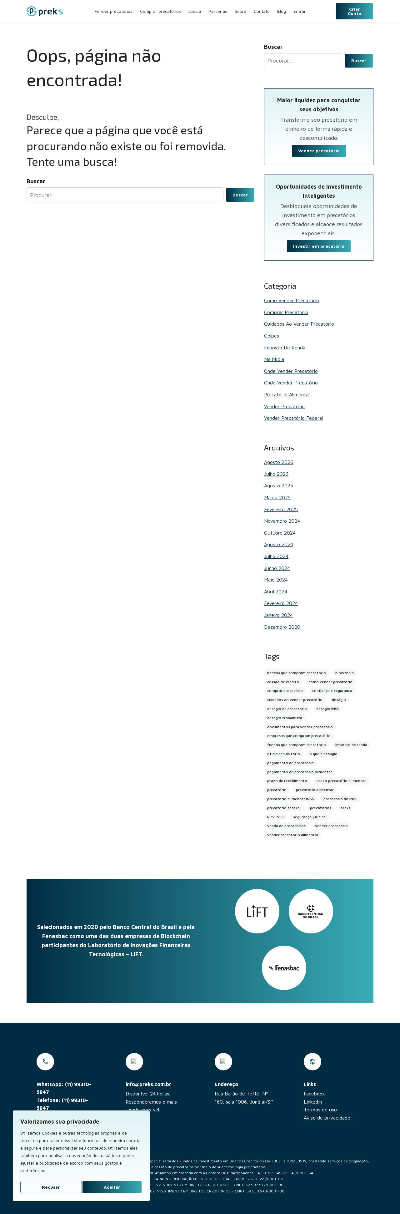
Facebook (314, 1093)
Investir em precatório (318, 246)
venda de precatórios (286, 825)
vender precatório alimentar (292, 834)
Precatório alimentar (287, 394)
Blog (281, 11)
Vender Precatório (284, 406)
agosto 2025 (278, 485)
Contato (262, 11)
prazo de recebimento (287, 780)
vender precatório (331, 825)
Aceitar (112, 1187)
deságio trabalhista (284, 717)
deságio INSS (327, 708)
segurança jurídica (309, 817)
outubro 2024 (280, 533)
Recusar (51, 1187)
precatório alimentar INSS (290, 798)
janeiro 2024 (278, 615)
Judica (194, 11)
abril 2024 (275, 591)
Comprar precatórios (160, 11)
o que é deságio (323, 753)
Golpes (271, 335)
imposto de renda (351, 744)
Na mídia (274, 359)
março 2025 (277, 497)
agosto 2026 (278, 462)
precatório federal (284, 807)
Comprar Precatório (286, 312)
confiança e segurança (332, 690)
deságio (339, 699)
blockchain (344, 672)
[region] (81, 1155)
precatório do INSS (340, 798)
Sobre (240, 11)
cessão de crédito (283, 681)
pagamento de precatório (290, 762)
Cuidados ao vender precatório (299, 324)
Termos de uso (320, 1109)
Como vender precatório (291, 300)
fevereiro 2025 (281, 509)
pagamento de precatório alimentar (299, 772)
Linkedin (313, 1102)
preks (345, 807)
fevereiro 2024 (281, 603)
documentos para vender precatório (300, 726)
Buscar (240, 194)
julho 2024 (276, 556)
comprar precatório (285, 690)
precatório (277, 789)
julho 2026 (276, 474)
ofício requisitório (283, 753)
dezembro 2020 (282, 627)
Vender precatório (319, 150)
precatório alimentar (315, 789)
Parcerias (217, 11)
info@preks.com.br (148, 1084)
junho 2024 (277, 568)
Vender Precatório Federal (293, 418)
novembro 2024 (282, 521)
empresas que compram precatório (299, 735)
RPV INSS (275, 817)
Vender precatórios (113, 11)
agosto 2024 (278, 544)
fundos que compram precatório (296, 744)
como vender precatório (330, 681)
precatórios (320, 807)
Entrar (299, 11)
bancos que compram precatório (296, 672)
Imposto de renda (284, 347)
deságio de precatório (287, 708)
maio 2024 (276, 579)
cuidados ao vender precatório (294, 699)
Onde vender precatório (291, 371)
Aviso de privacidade (327, 1117)
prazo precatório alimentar (341, 780)
